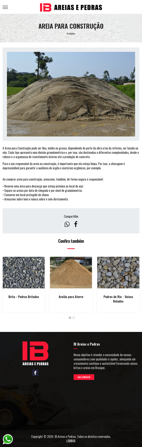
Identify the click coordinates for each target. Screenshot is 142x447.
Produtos (71, 33)
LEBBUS (71, 441)
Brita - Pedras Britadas (23, 296)
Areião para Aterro (71, 296)
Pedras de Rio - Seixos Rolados (118, 298)
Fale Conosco (84, 377)
